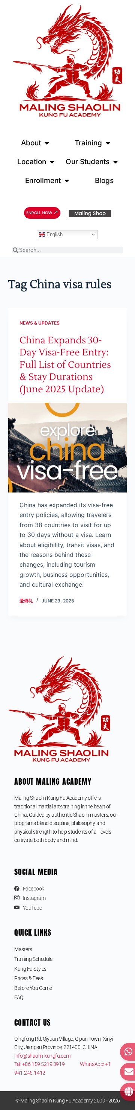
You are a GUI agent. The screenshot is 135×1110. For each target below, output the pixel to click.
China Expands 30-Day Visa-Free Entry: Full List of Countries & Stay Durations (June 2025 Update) (65, 364)
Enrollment (43, 180)
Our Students (88, 161)
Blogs (104, 180)
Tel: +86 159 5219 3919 (47, 1064)
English (54, 234)
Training (88, 143)
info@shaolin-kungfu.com (42, 1056)
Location (31, 161)
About (31, 143)
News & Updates (40, 323)
